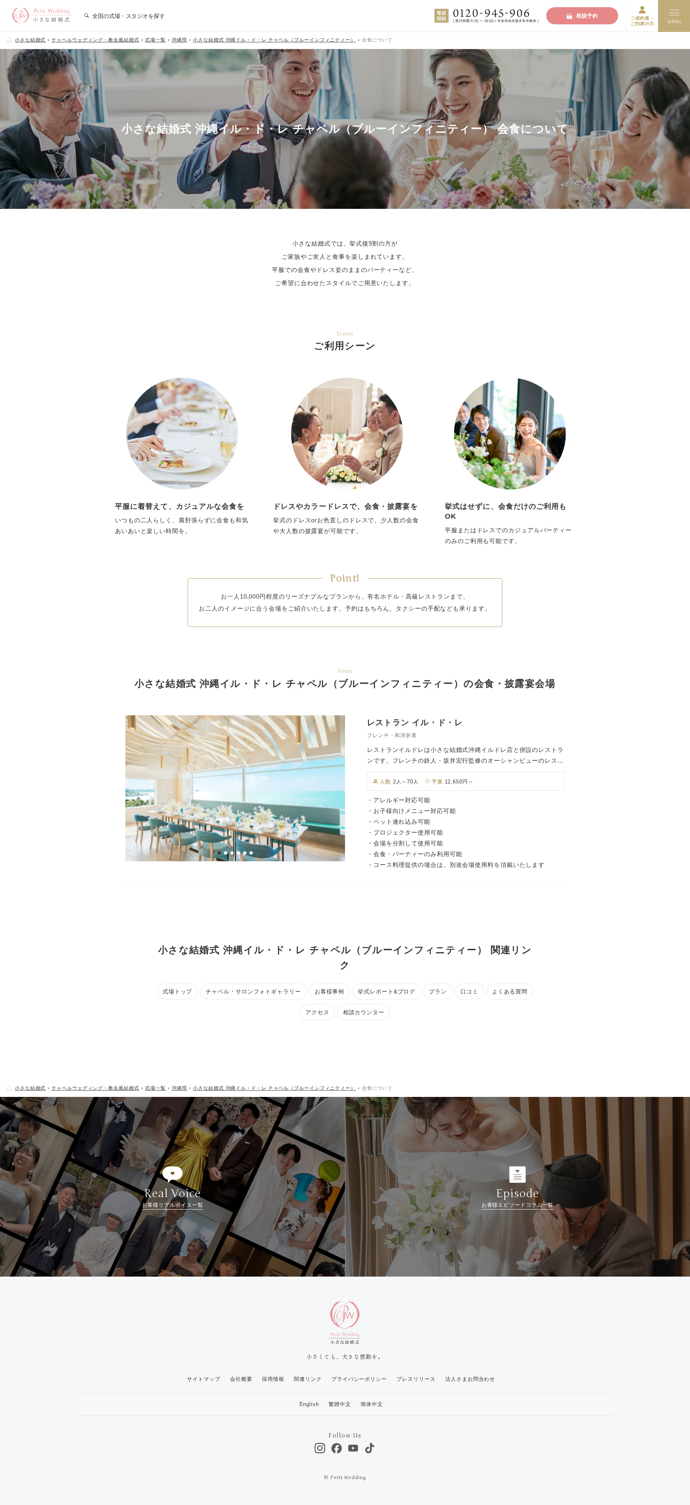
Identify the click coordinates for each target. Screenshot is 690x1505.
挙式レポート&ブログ (386, 991)
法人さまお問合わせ (470, 1379)
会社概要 (241, 1379)
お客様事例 (330, 991)
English (309, 1404)
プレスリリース (416, 1379)
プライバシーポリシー (359, 1379)
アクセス (317, 1012)
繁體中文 (340, 1404)
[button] (219, 853)
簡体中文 (372, 1404)
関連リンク (308, 1379)
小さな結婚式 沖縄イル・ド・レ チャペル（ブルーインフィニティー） (274, 40)
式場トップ (177, 991)
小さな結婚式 (30, 40)
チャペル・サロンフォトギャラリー (253, 991)
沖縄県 (179, 40)
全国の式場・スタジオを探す (128, 16)
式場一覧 (155, 40)
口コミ (469, 991)
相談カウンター (364, 1012)
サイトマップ (203, 1379)
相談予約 (587, 16)
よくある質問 (509, 991)
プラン (438, 991)
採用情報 (273, 1379)
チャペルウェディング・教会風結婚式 (95, 40)
